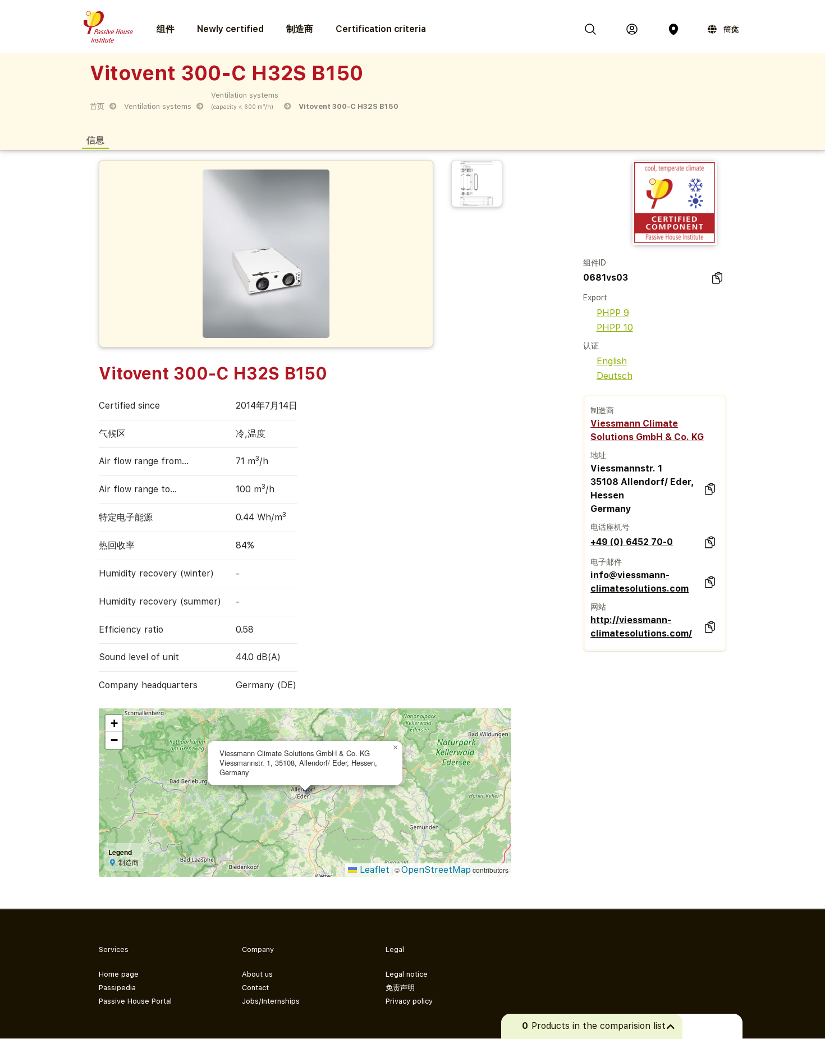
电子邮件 (606, 561)
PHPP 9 (613, 313)
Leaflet (373, 869)
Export (595, 297)
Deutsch (614, 375)
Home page (119, 974)
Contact (255, 987)
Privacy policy (409, 1001)
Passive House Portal (135, 1001)
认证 (591, 345)
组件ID (594, 262)
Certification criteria (381, 29)
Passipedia (117, 987)
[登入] (632, 29)
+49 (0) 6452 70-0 (631, 542)
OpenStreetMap (436, 869)
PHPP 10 (615, 327)
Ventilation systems (157, 106)
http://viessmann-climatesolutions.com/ (641, 627)
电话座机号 (610, 527)
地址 (598, 455)
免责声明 (400, 987)
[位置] (673, 29)
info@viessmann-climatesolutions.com (639, 582)
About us (257, 974)
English (612, 361)
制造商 (299, 29)
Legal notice (407, 974)
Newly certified (230, 29)
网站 (598, 606)
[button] (395, 747)
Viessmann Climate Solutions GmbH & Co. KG (647, 430)
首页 (97, 106)
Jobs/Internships (271, 1001)
